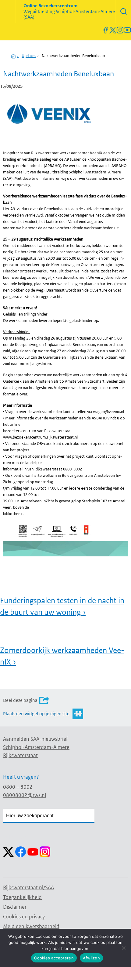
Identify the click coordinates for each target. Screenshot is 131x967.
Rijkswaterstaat (20, 755)
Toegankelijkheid (22, 897)
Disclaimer (15, 907)
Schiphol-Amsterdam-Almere (36, 747)
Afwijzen (91, 957)
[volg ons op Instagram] (120, 30)
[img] (123, 11)
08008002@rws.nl (24, 795)
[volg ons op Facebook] (105, 30)
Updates (29, 55)
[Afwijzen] (123, 948)
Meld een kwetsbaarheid (31, 926)
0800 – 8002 (18, 787)
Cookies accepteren (54, 957)
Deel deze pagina (20, 700)
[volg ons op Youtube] (127, 30)
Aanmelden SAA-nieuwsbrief (35, 739)
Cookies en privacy (24, 916)
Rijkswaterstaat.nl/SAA (28, 887)
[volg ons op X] (112, 30)
